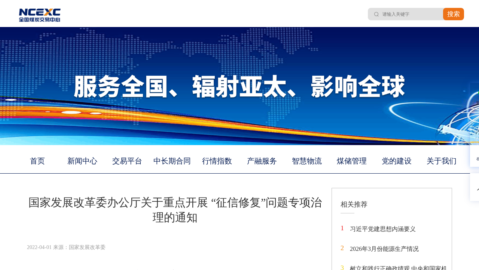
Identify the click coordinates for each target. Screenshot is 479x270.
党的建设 (397, 161)
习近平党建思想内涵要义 (383, 229)
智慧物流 (307, 161)
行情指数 (217, 161)
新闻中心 (82, 161)
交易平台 (127, 161)
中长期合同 (172, 161)
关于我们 (442, 161)
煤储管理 (352, 161)
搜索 (453, 14)
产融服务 (262, 161)
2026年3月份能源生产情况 (384, 249)
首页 (37, 161)
